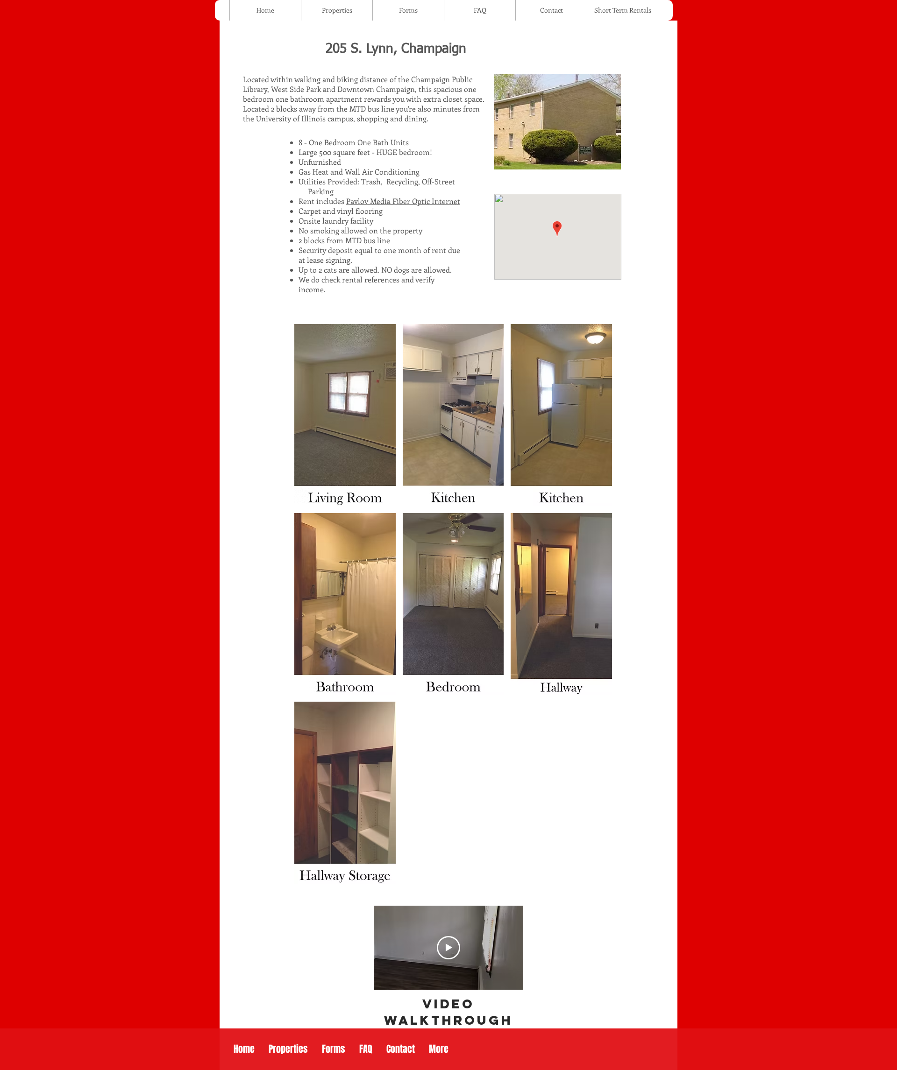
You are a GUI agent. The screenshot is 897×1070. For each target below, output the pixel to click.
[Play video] (448, 947)
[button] (345, 415)
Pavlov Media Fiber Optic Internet (403, 201)
